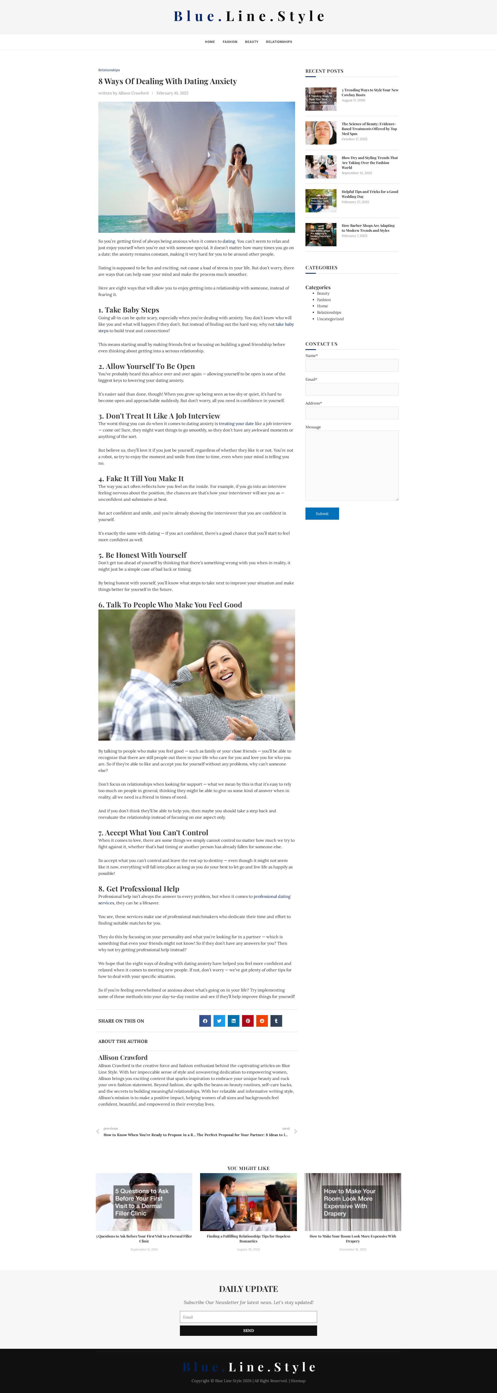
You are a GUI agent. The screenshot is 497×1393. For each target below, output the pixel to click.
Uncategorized (330, 318)
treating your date (236, 423)
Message (313, 426)
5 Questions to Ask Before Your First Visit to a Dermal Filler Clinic (144, 1238)
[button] (205, 1021)
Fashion (230, 42)
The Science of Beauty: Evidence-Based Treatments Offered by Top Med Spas (369, 128)
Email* (311, 379)
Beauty (251, 42)
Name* (311, 355)
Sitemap (298, 1380)
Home (210, 42)
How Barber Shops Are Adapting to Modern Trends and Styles (368, 228)
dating (229, 241)
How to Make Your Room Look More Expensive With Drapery (353, 1238)
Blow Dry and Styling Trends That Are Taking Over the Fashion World (370, 162)
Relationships (279, 42)
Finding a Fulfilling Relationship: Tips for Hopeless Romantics (248, 1238)
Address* (313, 403)
